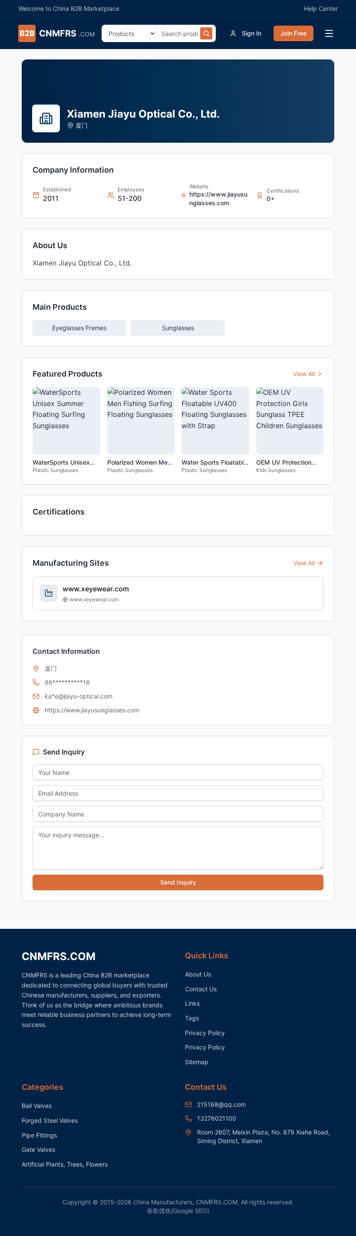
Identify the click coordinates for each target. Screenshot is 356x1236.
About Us (198, 974)
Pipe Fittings (39, 1135)
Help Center (321, 8)
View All (304, 373)
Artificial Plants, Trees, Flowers (65, 1164)
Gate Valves (38, 1149)
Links (192, 1003)
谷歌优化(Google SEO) (178, 1210)
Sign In (251, 33)
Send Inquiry (178, 882)
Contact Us (201, 989)
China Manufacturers (162, 1202)
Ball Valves (37, 1105)
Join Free (293, 33)
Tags (192, 1018)
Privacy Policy (205, 1032)
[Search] (206, 33)
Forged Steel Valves (50, 1120)
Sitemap (196, 1062)
